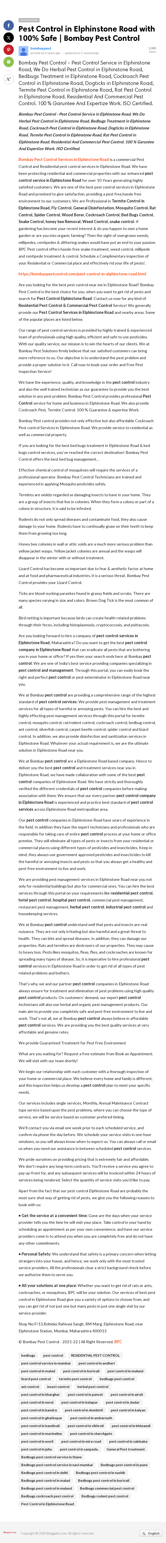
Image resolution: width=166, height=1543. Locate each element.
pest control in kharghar (40, 1394)
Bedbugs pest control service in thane (51, 1457)
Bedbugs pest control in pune (124, 1465)
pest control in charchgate (91, 1433)
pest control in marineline (41, 1433)
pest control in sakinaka (128, 1441)
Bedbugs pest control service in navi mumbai (57, 1465)
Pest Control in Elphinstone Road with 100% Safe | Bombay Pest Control (87, 33)
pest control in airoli (127, 1394)
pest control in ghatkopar (41, 1418)
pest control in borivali (81, 1371)
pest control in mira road (81, 1441)
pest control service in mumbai (45, 1363)
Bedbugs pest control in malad (45, 1480)
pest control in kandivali (40, 1426)
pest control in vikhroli (86, 1426)
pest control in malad (38, 1371)
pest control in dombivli (84, 1410)
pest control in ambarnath (91, 1418)
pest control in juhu (36, 1449)
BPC (118, 1341)
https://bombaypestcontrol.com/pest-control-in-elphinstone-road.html (82, 273)
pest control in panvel (85, 1394)
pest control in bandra (39, 1410)
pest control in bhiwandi (131, 1426)
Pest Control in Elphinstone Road (47, 1504)
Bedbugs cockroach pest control (47, 1496)
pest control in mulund (125, 1371)
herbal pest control (92, 1386)
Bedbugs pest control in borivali (103, 1480)
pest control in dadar (123, 1402)
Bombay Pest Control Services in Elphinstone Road (64, 159)
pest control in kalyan (128, 1410)
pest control (53, 1355)
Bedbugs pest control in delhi (44, 1472)
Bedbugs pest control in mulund (46, 1488)
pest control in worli (37, 1441)
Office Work (29, 20)
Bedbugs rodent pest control (104, 1496)
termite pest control (75, 1379)
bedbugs (28, 1355)
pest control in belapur (79, 1402)
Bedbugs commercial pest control (107, 1488)
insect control (58, 1386)
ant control (30, 1386)
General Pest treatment (126, 1449)
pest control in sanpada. (79, 1449)
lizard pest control (36, 1379)
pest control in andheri (96, 1363)
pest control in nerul (37, 1402)
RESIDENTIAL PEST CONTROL (95, 1355)
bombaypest (40, 48)
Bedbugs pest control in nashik (100, 1472)
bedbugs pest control (117, 1379)
